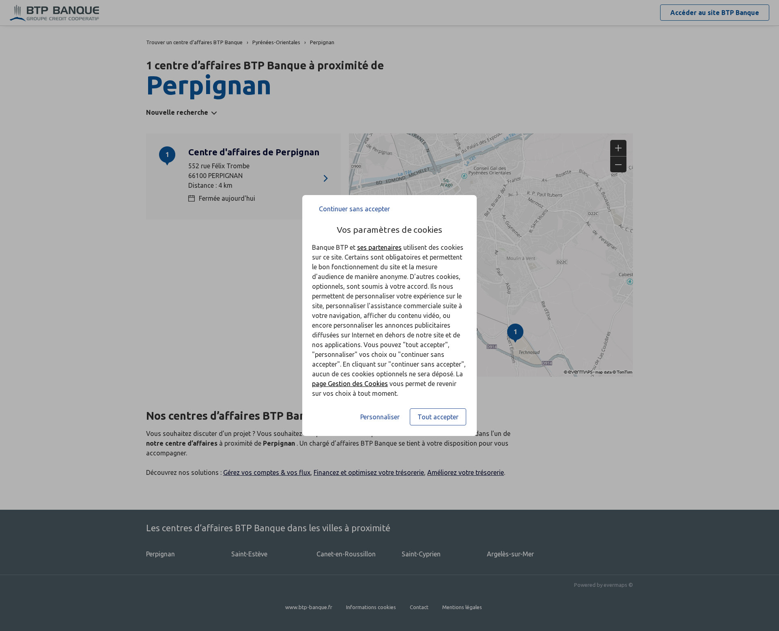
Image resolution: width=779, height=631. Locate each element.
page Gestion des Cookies (350, 383)
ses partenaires (379, 247)
